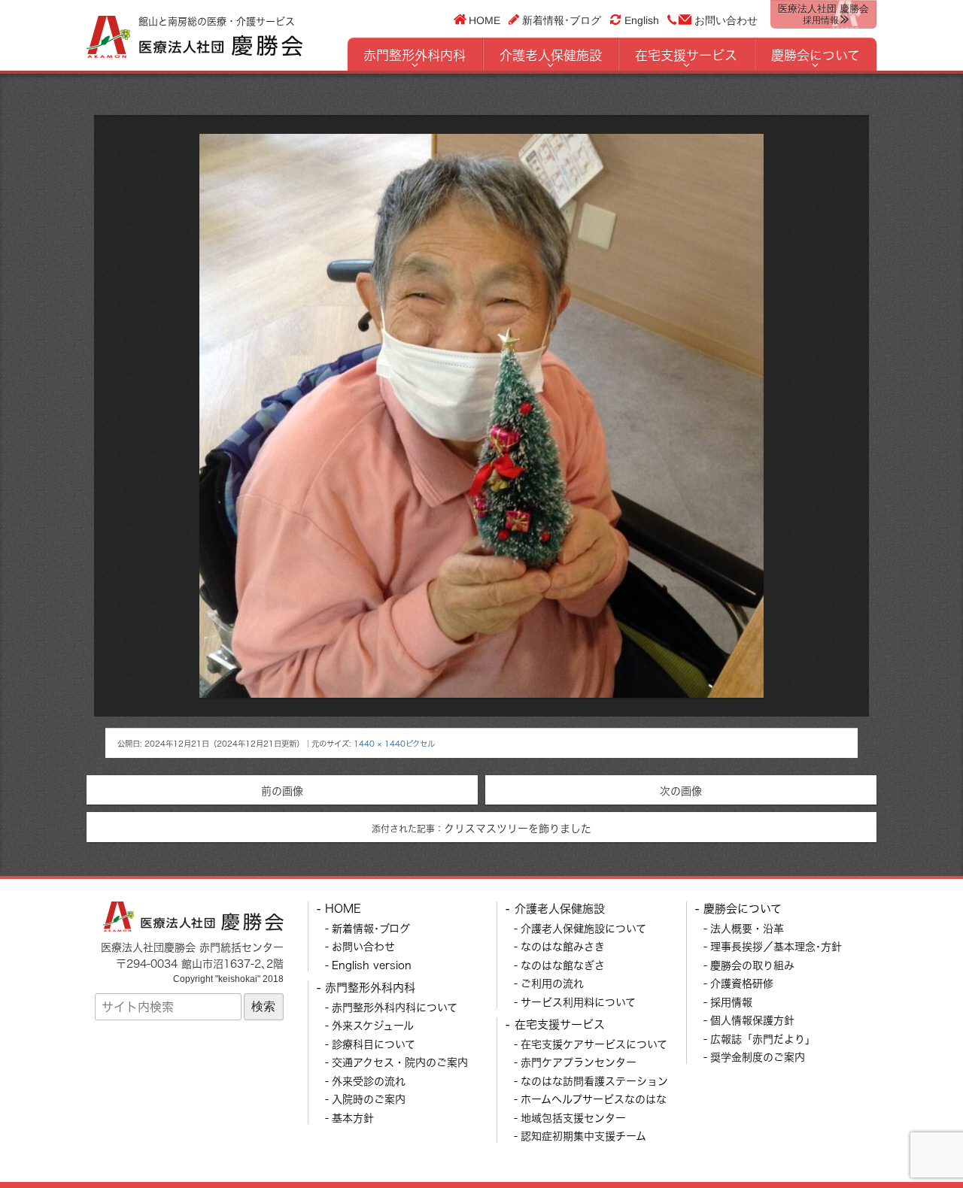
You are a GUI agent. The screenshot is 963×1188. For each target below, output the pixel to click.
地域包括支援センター (573, 1117)
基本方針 (353, 1117)
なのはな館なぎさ (563, 965)
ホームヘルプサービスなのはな (594, 1099)
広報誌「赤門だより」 (763, 1038)
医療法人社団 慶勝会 (823, 14)
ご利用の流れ (552, 983)
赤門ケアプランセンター (578, 1062)
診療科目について (373, 1044)
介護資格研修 (741, 983)
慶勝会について (815, 55)
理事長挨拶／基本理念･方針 (776, 946)
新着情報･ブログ (561, 20)
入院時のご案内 (369, 1099)
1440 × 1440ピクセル (394, 743)
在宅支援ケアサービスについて (594, 1044)
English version (372, 965)
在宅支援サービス (686, 55)
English (641, 20)
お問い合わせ (726, 20)
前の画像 (282, 790)
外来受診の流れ (369, 1080)
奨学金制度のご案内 (757, 1056)
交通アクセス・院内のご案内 (400, 1062)
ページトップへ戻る (915, 1140)
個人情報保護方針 (752, 1020)
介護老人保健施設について (583, 928)
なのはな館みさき (563, 946)
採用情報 (731, 1002)
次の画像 (681, 790)
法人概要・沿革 (747, 928)
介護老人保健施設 (551, 55)
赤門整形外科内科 (414, 55)
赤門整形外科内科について (394, 1007)
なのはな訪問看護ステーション (594, 1080)
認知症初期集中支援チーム (583, 1135)
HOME (484, 20)
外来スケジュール (373, 1025)
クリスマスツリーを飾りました (481, 828)
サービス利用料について (578, 1002)
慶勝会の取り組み (752, 965)
